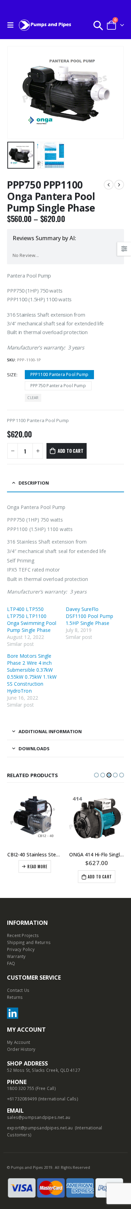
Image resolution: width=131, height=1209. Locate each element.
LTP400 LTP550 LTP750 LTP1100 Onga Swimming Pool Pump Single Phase (31, 619)
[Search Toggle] (98, 25)
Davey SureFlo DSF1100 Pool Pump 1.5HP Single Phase (89, 616)
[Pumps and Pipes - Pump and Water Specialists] (45, 25)
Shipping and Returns (29, 942)
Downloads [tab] (34, 748)
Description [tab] (34, 483)
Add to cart (70, 450)
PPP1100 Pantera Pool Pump (59, 374)
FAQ (11, 963)
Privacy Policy (21, 949)
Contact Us (18, 990)
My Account (18, 1042)
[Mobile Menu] (12, 25)
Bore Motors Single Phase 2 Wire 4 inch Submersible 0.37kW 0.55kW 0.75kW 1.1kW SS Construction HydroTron (32, 673)
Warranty (16, 956)
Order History (21, 1049)
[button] (96, 775)
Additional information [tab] (50, 731)
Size (11, 374)
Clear (32, 397)
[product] (35, 818)
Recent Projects (23, 935)
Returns (15, 997)
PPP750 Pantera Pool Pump (58, 386)
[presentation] (15, 92)
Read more (37, 866)
